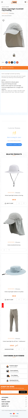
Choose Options (9, 349)
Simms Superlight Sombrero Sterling (14, 195)
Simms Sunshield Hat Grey (14, 245)
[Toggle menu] (2, 2)
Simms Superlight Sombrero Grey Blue (14, 291)
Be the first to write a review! (14, 144)
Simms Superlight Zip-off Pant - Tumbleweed (14, 341)
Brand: (5, 7)
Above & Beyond (15, 416)
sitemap (24, 410)
